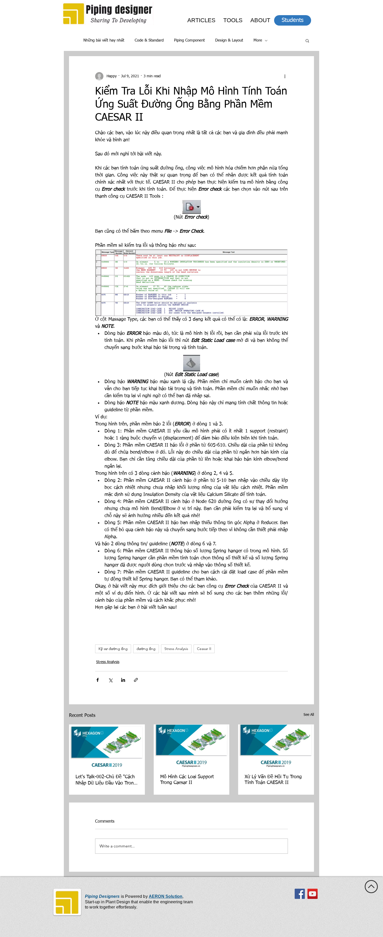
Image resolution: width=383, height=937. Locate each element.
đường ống (146, 648)
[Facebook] (300, 894)
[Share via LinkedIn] (123, 679)
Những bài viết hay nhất (103, 40)
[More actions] (285, 76)
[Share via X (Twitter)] (110, 679)
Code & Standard (149, 40)
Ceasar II (204, 648)
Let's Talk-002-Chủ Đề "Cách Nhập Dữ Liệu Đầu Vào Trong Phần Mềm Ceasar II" (106, 780)
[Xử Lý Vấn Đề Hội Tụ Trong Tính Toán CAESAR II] (276, 746)
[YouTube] (312, 894)
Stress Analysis (176, 648)
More (258, 40)
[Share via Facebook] (97, 679)
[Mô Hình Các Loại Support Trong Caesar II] (191, 746)
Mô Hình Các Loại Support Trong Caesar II (187, 780)
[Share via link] (135, 679)
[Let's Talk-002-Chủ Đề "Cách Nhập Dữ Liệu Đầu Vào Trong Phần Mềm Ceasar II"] (107, 746)
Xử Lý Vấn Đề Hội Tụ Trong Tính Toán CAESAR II (273, 780)
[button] (307, 40)
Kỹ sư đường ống (113, 648)
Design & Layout (229, 40)
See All (309, 715)
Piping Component (189, 40)
